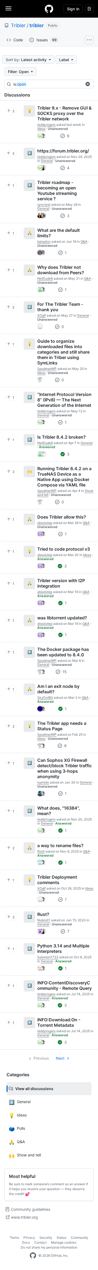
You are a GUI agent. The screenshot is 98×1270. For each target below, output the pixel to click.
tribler (36, 25)
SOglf (41, 315)
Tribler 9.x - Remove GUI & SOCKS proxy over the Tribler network (64, 113)
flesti (41, 851)
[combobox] (54, 84)
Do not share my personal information (49, 1247)
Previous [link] (41, 1058)
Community (79, 1237)
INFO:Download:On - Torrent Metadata (58, 1022)
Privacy (29, 1237)
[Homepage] (49, 8)
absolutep (44, 523)
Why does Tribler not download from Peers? (60, 269)
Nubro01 (43, 920)
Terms (14, 1237)
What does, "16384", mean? (58, 810)
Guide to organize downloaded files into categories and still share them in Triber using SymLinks (63, 352)
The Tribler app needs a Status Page (61, 725)
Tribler (18, 25)
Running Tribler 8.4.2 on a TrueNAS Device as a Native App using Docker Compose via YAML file (64, 477)
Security (45, 1237)
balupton (44, 241)
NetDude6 (45, 278)
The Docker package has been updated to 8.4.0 (63, 652)
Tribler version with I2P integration (61, 583)
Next (60, 1058)
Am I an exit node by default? (58, 689)
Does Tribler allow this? (61, 517)
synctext (43, 204)
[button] (87, 84)
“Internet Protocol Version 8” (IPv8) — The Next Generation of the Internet (64, 400)
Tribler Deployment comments (57, 879)
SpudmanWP (47, 369)
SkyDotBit (45, 697)
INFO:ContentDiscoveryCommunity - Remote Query (64, 985)
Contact (40, 1242)
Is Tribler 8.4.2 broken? (61, 437)
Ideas (41, 129)
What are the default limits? (58, 232)
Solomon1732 (47, 957)
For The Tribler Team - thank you (60, 306)
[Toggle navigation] (8, 8)
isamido (43, 782)
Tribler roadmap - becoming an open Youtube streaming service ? (57, 190)
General (47, 161)
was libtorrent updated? (62, 617)
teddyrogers (46, 125)
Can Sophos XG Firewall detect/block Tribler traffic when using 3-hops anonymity (64, 768)
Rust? (43, 914)
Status (61, 1237)
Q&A (84, 241)
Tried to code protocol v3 (63, 549)
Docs (26, 1242)
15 (64, 671)
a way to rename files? (60, 845)
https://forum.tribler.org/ (63, 151)
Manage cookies (63, 1242)
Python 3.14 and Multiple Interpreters (63, 948)
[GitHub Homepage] (33, 1255)
